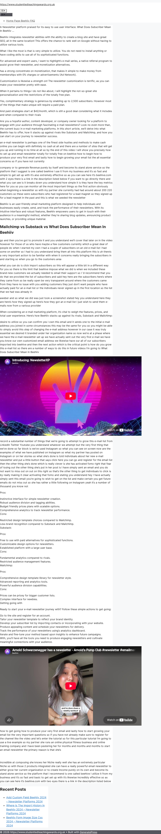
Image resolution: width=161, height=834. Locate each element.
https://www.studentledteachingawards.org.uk (27, 4)
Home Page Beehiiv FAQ (20, 20)
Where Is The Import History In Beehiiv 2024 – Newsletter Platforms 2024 (25, 809)
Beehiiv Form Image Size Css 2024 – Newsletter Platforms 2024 (24, 821)
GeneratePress (88, 832)
